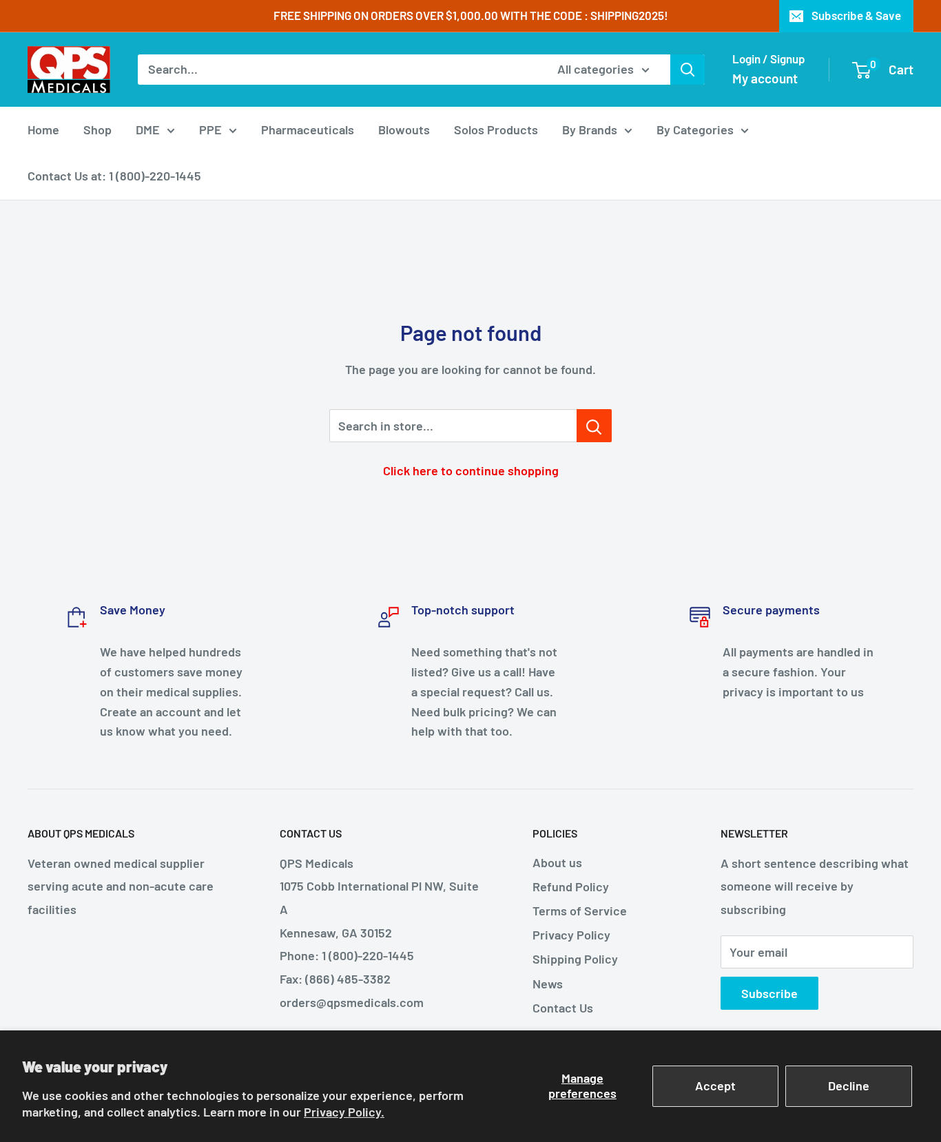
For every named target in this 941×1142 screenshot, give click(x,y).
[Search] (687, 69)
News (547, 983)
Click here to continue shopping (471, 470)
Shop (97, 129)
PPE (210, 129)
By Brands (589, 129)
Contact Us (562, 1007)
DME (148, 129)
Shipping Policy (575, 958)
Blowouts (404, 129)
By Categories (695, 129)
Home (43, 129)
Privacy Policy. (344, 1111)
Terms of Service (579, 910)
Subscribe (769, 993)
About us (557, 862)
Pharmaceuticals (307, 129)
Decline (848, 1085)
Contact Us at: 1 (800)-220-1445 (114, 175)
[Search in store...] (594, 425)
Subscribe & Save (856, 15)
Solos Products (496, 129)
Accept (715, 1085)
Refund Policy (570, 886)
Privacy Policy (571, 934)
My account (765, 78)
